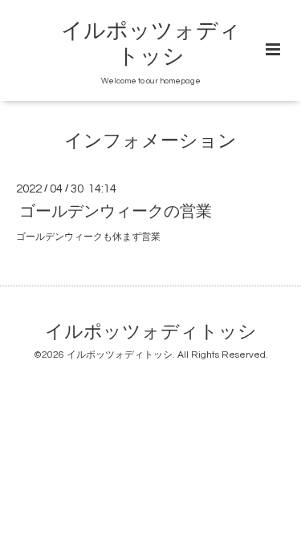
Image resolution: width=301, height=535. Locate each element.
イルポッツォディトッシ (151, 332)
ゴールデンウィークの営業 (115, 212)
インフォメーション (150, 141)
